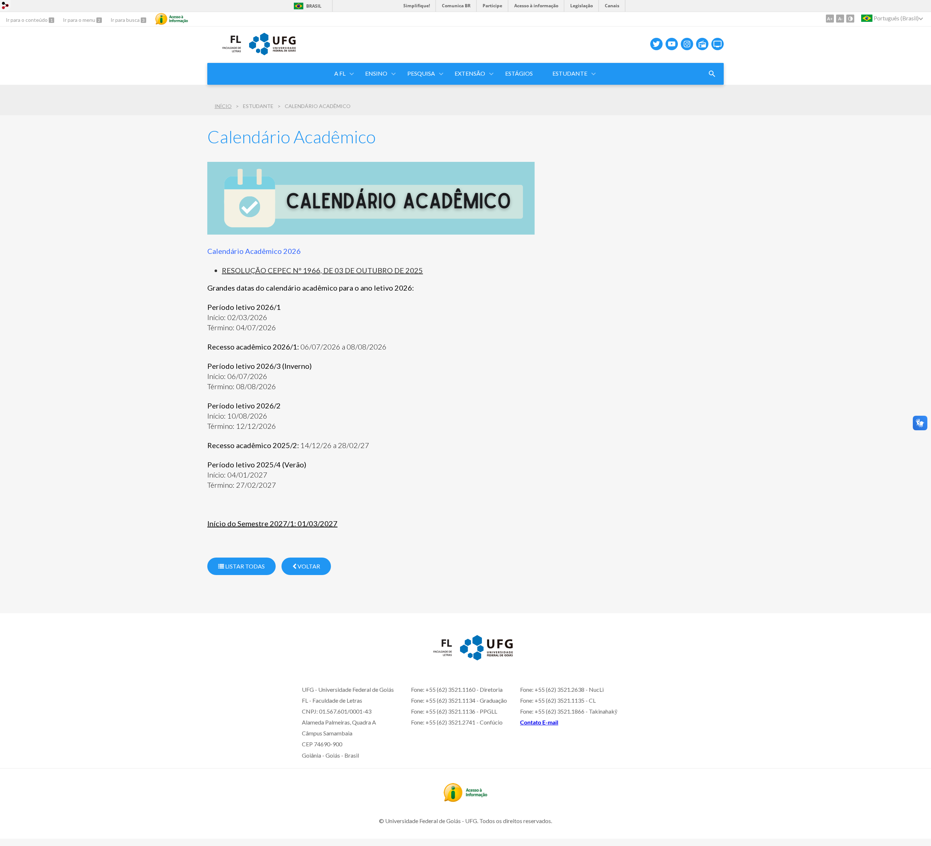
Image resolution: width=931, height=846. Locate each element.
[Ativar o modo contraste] (850, 19)
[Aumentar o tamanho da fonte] (830, 19)
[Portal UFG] (272, 53)
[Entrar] (5, 6)
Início (223, 106)
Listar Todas (244, 566)
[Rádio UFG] (702, 44)
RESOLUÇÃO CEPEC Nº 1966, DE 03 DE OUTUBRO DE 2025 (322, 270)
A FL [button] (339, 73)
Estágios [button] (519, 73)
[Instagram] (687, 44)
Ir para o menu (79, 20)
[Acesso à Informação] (171, 19)
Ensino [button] (376, 73)
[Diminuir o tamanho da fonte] (840, 19)
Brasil (313, 6)
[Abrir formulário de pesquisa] (712, 73)
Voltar (308, 566)
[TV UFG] (717, 44)
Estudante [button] (569, 73)
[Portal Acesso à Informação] (465, 799)
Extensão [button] (470, 73)
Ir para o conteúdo (27, 20)
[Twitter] (656, 44)
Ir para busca (126, 20)
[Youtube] (672, 44)
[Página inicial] (224, 54)
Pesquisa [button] (421, 73)
